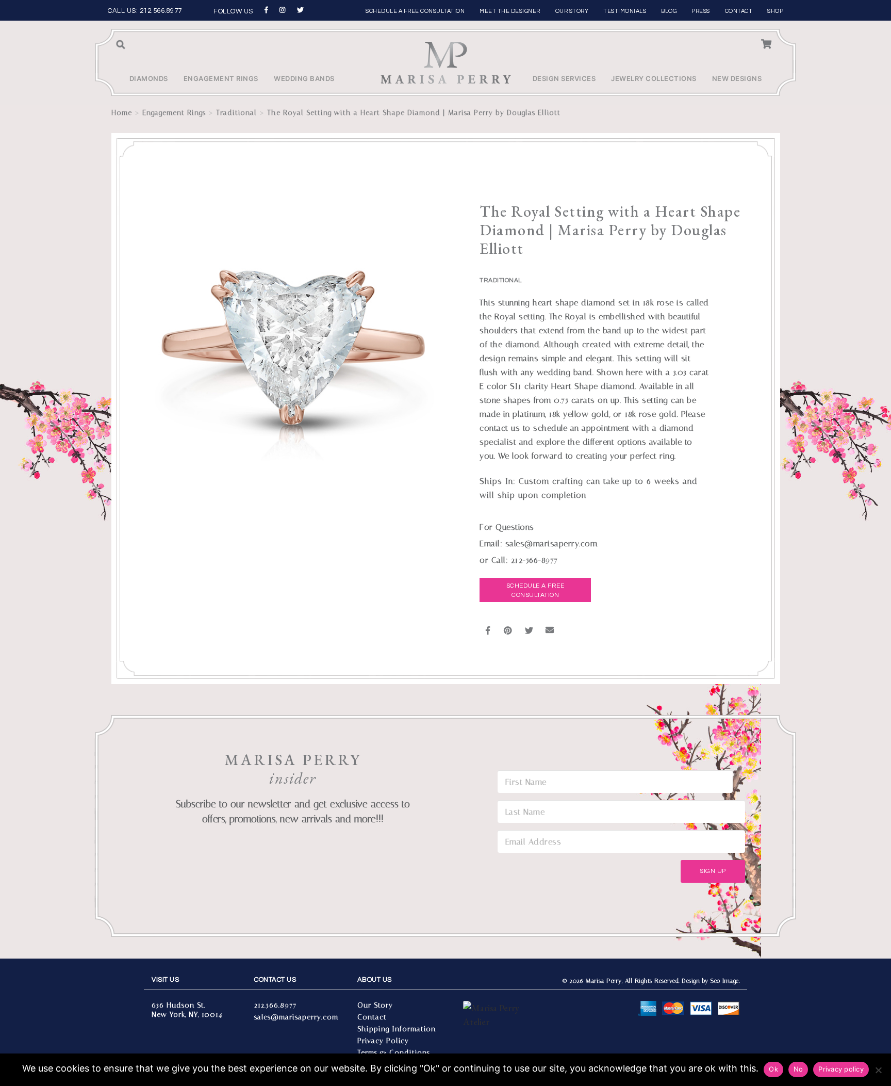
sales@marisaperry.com (296, 1017)
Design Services (564, 78)
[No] (878, 1070)
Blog (668, 11)
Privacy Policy (383, 1040)
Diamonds (148, 78)
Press (700, 11)
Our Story (572, 11)
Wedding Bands (304, 78)
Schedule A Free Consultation (535, 590)
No (798, 1069)
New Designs (737, 78)
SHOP (775, 11)
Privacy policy (841, 1069)
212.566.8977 (161, 10)
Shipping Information (396, 1029)
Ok (773, 1069)
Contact (739, 11)
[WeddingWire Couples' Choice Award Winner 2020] (495, 1033)
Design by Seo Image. (710, 980)
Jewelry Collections (654, 78)
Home (121, 112)
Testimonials (624, 11)
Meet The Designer (510, 11)
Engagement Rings (221, 78)
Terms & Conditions (393, 1052)
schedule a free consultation (415, 11)
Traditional (236, 112)
